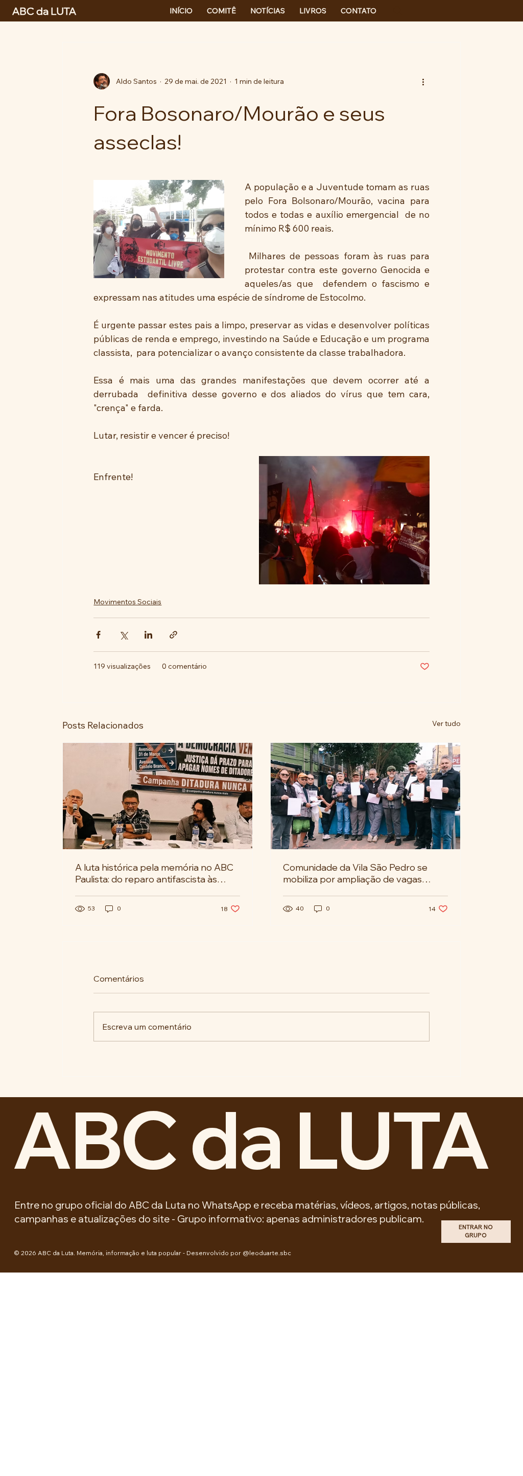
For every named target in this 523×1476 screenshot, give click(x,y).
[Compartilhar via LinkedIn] (148, 635)
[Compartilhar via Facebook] (98, 635)
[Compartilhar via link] (173, 635)
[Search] (398, 10)
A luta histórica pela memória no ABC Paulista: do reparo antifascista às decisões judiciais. (154, 873)
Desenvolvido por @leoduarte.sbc (238, 1253)
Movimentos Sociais (127, 601)
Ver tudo (446, 723)
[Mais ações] (423, 81)
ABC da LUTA (250, 1139)
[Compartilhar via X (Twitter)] (123, 635)
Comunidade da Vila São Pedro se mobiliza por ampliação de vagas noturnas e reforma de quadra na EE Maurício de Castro (360, 873)
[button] (475, 1231)
